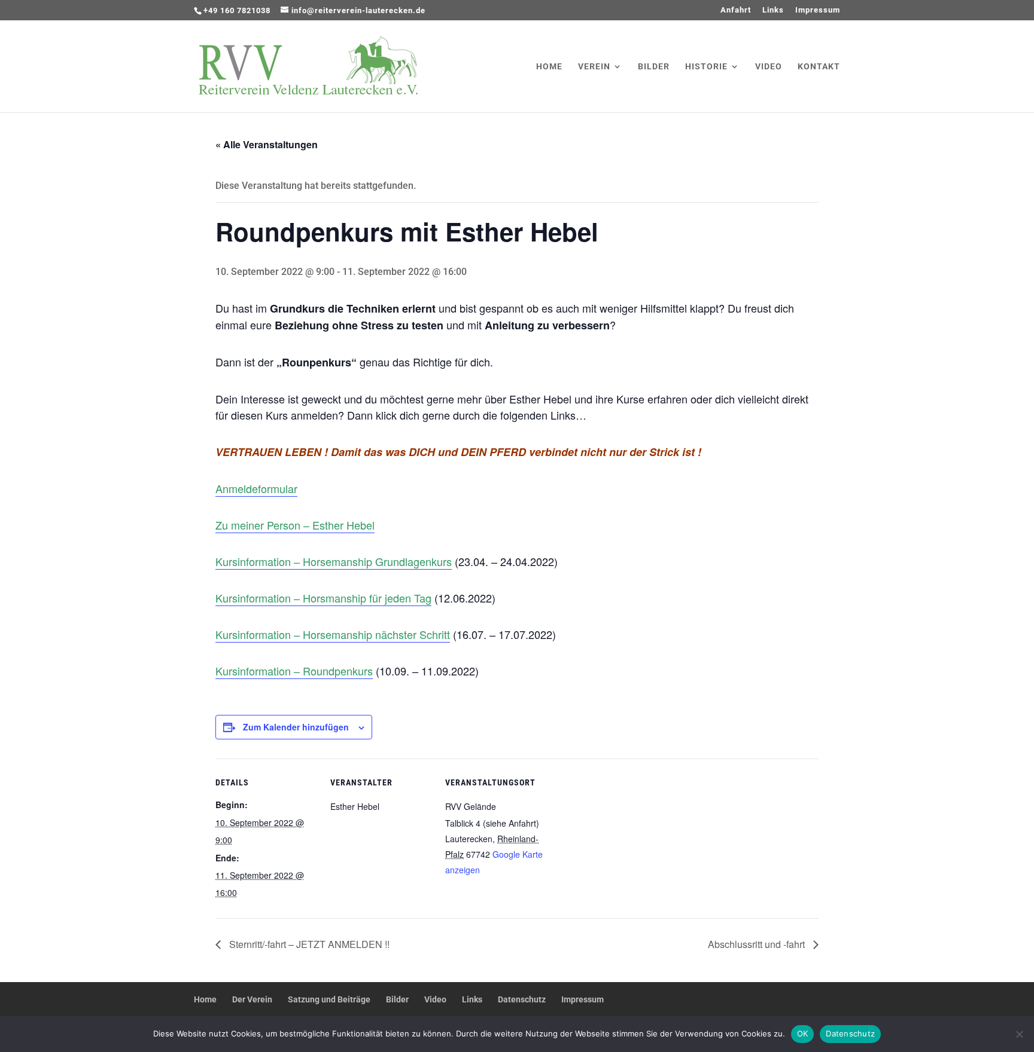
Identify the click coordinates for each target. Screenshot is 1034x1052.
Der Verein (252, 999)
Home (549, 66)
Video (768, 66)
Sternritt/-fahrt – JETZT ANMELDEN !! (308, 944)
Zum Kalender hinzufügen (296, 727)
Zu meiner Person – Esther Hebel (295, 525)
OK (802, 1033)
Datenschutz (522, 999)
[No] (1019, 1034)
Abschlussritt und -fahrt (757, 944)
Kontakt (819, 66)
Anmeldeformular (256, 488)
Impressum (817, 10)
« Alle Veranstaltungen (266, 144)
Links (773, 10)
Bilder (654, 66)
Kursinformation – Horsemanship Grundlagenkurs (333, 561)
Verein (594, 66)
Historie (706, 66)
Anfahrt (735, 10)
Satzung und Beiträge (329, 999)
